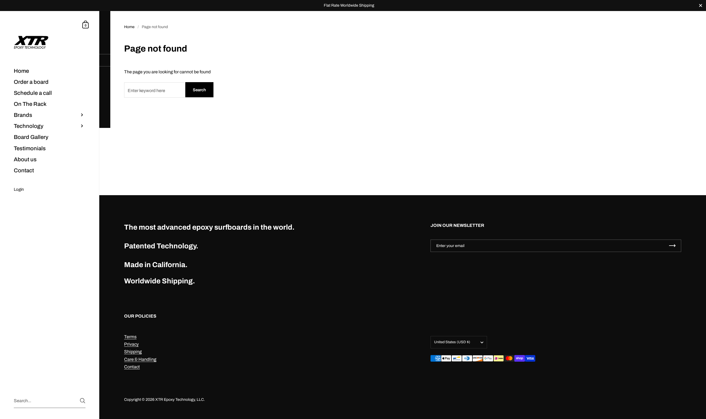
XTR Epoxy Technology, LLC (179, 399)
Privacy (131, 344)
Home (129, 27)
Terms (130, 336)
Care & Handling (140, 359)
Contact (132, 366)
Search (199, 90)
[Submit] (82, 401)
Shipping (133, 351)
